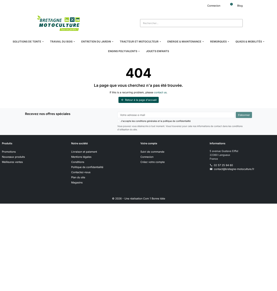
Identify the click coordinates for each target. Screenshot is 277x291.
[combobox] (185, 23)
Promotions (9, 151)
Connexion (146, 156)
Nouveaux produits (13, 156)
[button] (230, 6)
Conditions (77, 162)
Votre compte (148, 143)
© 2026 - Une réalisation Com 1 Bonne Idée (138, 198)
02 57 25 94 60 (223, 165)
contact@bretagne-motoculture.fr (234, 169)
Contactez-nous (80, 172)
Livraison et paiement (84, 151)
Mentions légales (81, 156)
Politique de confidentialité (87, 167)
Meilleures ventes (12, 162)
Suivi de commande (152, 151)
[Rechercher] (239, 23)
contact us (160, 92)
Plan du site (78, 177)
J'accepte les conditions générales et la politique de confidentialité (156, 121)
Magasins (77, 182)
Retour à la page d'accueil (139, 99)
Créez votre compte (152, 162)
